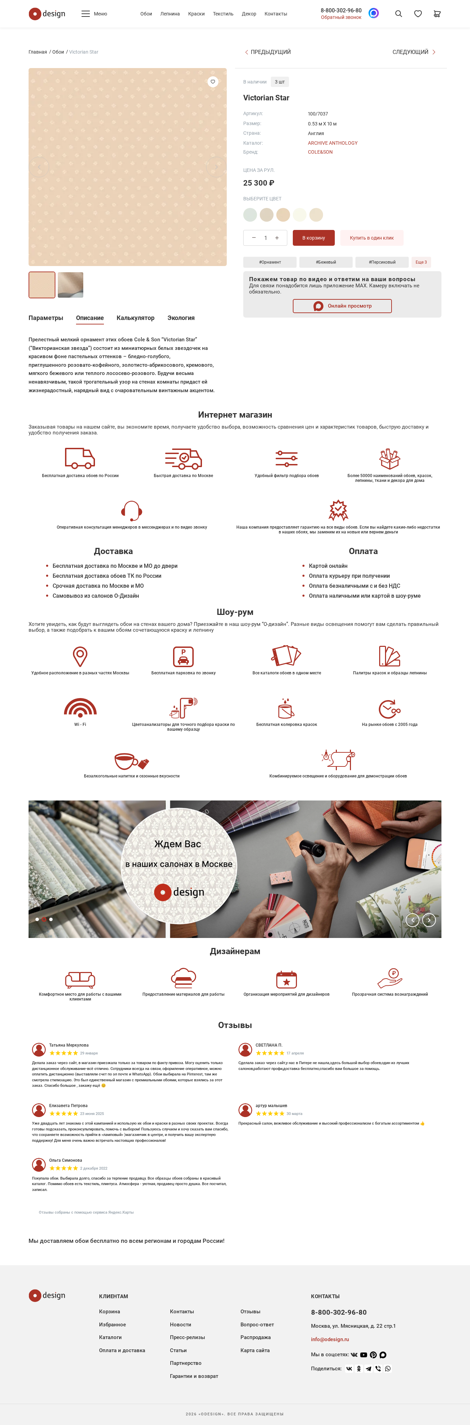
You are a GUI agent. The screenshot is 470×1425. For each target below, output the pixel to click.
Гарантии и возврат (194, 1376)
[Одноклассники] (359, 1369)
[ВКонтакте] (349, 1369)
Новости (180, 1325)
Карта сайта (255, 1350)
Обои (146, 13)
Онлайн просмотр (349, 306)
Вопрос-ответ (257, 1325)
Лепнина (170, 13)
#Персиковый (382, 262)
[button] (412, 920)
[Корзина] (437, 14)
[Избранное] (418, 14)
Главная (38, 51)
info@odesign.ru (330, 1339)
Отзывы (250, 1311)
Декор (249, 13)
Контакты (276, 13)
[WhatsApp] (388, 1369)
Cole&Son (320, 152)
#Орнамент (270, 262)
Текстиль (223, 13)
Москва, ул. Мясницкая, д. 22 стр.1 (353, 1326)
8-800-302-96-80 (341, 10)
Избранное (112, 1325)
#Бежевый (326, 262)
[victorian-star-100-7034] (283, 215)
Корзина (109, 1311)
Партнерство (186, 1363)
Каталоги (110, 1337)
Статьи (178, 1350)
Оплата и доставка (122, 1350)
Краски (196, 13)
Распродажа (256, 1337)
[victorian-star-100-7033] (267, 215)
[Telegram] (368, 1369)
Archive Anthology (332, 143)
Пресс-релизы (187, 1337)
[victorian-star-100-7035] (300, 215)
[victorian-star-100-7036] (316, 215)
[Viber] (378, 1369)
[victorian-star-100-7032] (250, 215)
